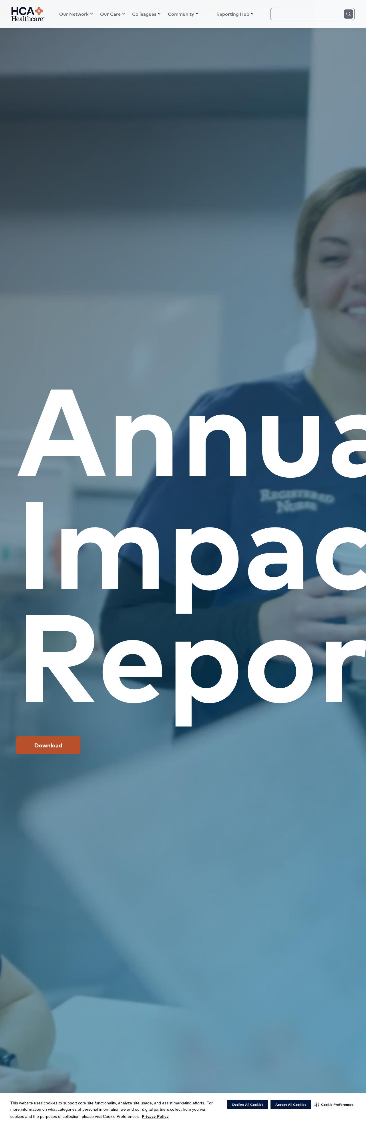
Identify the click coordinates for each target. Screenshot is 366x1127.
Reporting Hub (232, 13)
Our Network (74, 13)
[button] (334, 1104)
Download (48, 745)
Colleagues (144, 13)
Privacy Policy (155, 1116)
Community (181, 13)
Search (348, 14)
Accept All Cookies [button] (290, 1104)
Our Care (110, 13)
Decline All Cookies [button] (247, 1104)
